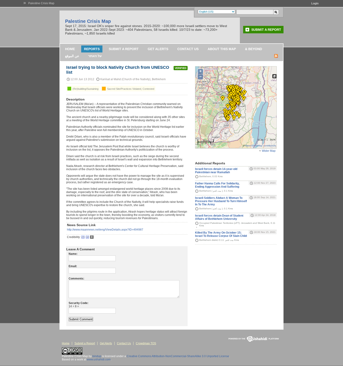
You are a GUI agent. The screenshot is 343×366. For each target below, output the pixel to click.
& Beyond (253, 49)
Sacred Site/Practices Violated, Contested (130, 88)
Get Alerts (158, 49)
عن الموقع (72, 56)
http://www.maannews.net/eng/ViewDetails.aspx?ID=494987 (105, 229)
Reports (92, 49)
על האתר (95, 56)
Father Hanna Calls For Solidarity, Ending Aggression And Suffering (217, 185)
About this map (222, 49)
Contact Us (188, 49)
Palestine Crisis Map (41, 3)
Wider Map (269, 150)
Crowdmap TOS (146, 343)
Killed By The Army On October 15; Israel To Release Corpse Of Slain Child (221, 234)
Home (70, 49)
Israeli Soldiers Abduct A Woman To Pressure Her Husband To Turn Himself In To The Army (221, 201)
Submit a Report (266, 29)
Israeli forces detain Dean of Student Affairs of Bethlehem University (219, 217)
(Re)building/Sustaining (85, 88)
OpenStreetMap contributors (260, 145)
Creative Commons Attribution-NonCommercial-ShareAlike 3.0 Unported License (178, 356)
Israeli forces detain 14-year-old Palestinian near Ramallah (216, 170)
